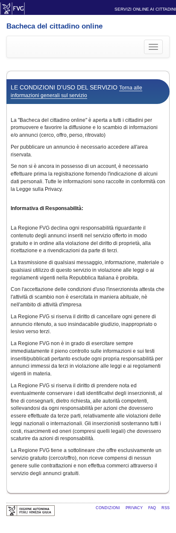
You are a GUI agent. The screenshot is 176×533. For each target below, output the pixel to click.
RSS (165, 508)
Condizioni (108, 508)
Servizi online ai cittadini (145, 9)
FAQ (152, 508)
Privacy (135, 508)
